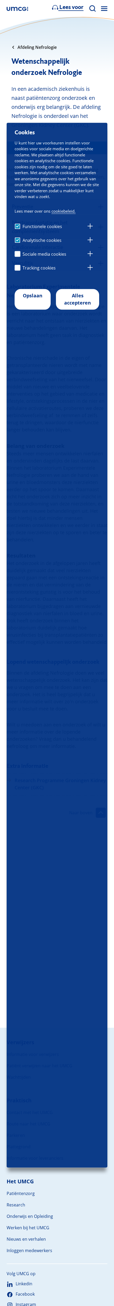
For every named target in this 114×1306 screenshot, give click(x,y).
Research (16, 1205)
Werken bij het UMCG (28, 1228)
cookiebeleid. (63, 211)
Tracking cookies (39, 268)
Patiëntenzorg (21, 1193)
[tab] (90, 227)
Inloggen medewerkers (29, 1250)
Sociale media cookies (44, 254)
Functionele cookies (42, 226)
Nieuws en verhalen (26, 1239)
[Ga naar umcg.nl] (17, 8)
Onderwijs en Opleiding (30, 1216)
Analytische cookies (42, 240)
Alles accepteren (77, 299)
